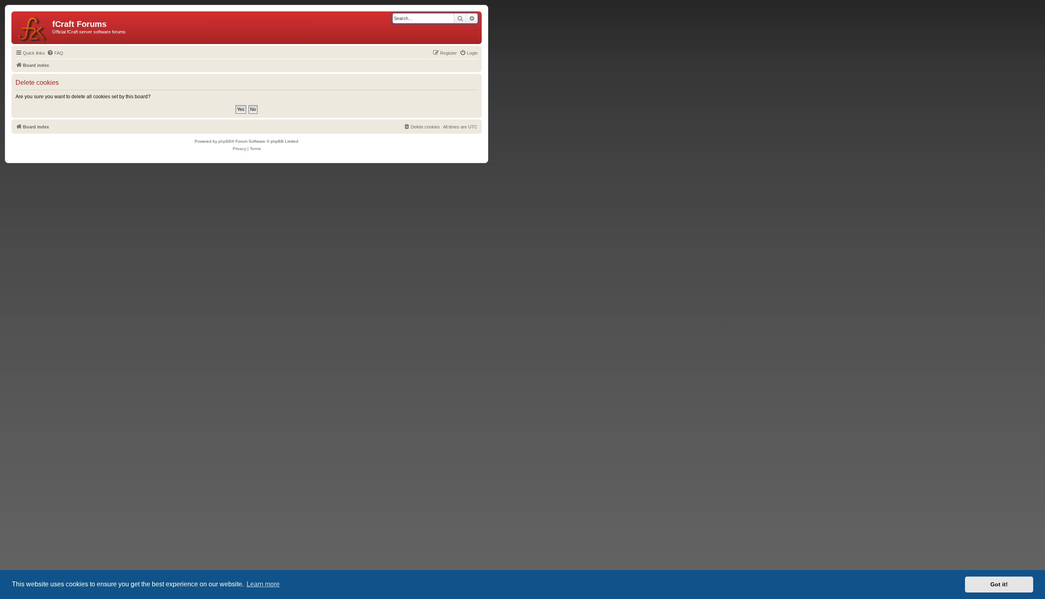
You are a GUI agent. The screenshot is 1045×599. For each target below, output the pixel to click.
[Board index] (32, 27)
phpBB (224, 141)
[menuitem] (55, 53)
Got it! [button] (999, 584)
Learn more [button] (263, 584)
